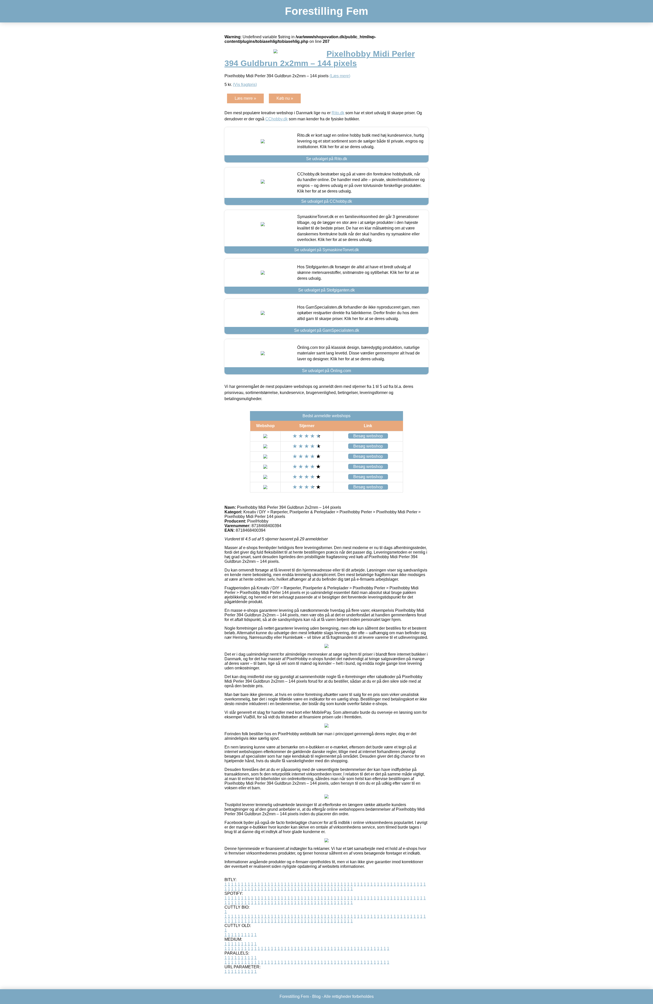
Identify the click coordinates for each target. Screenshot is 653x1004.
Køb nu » (285, 98)
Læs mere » (245, 98)
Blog (316, 996)
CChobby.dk (276, 119)
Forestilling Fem (326, 11)
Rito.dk (338, 113)
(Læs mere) (340, 76)
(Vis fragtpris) (245, 84)
